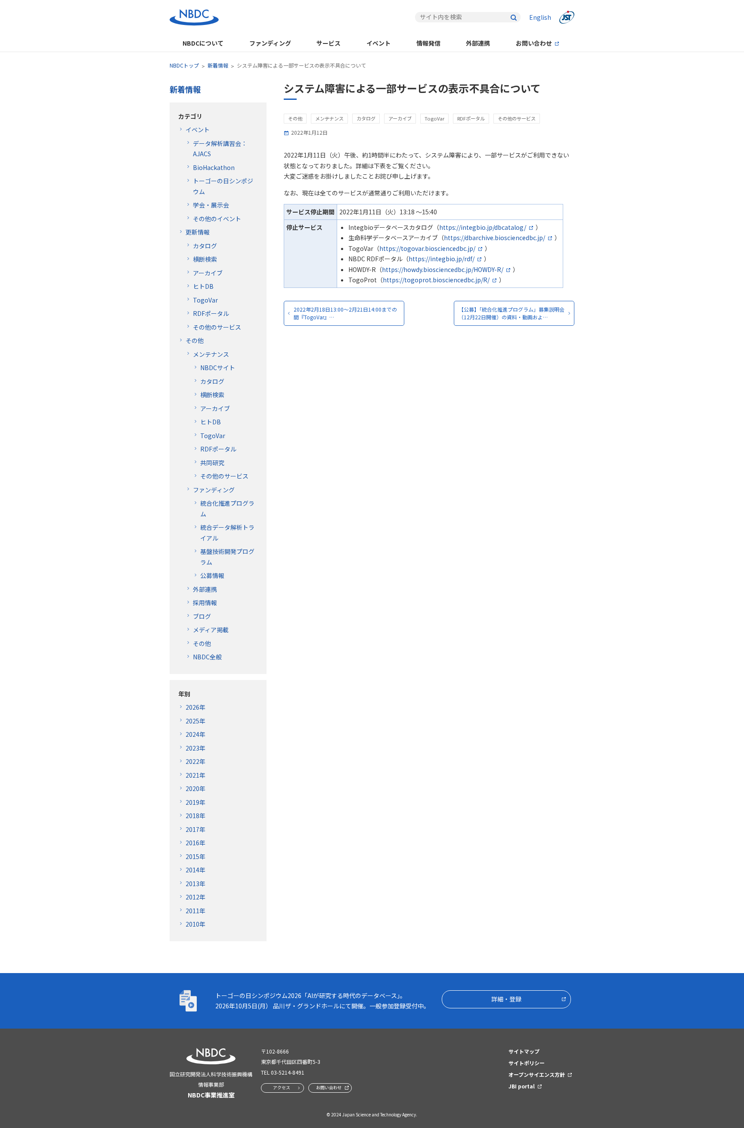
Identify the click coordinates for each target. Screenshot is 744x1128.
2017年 (195, 829)
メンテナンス (211, 354)
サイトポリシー (526, 1062)
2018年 (195, 815)
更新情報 (198, 232)
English (540, 17)
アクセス (281, 1087)
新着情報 (218, 65)
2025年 (195, 721)
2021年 (195, 775)
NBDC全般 (207, 656)
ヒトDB (203, 286)
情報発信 (428, 43)
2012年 (195, 897)
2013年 (195, 883)
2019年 (195, 802)
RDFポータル (211, 313)
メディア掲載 (211, 629)
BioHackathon (214, 167)
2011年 (195, 910)
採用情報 (205, 602)
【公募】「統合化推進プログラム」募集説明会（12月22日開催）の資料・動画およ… (511, 313)
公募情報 (212, 575)
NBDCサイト (217, 367)
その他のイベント (217, 218)
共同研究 (212, 462)
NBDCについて (203, 43)
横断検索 (205, 259)
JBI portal (521, 1086)
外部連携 (478, 43)
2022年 (195, 761)
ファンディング (270, 43)
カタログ (205, 245)
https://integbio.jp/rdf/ (441, 258)
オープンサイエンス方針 (536, 1074)
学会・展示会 (211, 205)
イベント (378, 43)
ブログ (202, 616)
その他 (195, 340)
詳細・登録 (506, 999)
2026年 (195, 707)
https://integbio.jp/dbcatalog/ (482, 227)
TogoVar (205, 300)
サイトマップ (523, 1051)
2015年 (195, 856)
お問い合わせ (534, 43)
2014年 (195, 869)
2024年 (195, 734)
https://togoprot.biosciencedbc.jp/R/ (436, 279)
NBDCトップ (184, 65)
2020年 (195, 788)
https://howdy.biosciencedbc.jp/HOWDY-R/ (442, 269)
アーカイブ (208, 273)
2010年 (195, 924)
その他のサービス (217, 327)
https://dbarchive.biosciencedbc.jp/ (494, 237)
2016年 (195, 842)
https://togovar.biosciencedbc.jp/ (427, 248)
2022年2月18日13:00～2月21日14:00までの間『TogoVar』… (345, 313)
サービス (328, 43)
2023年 (195, 748)
